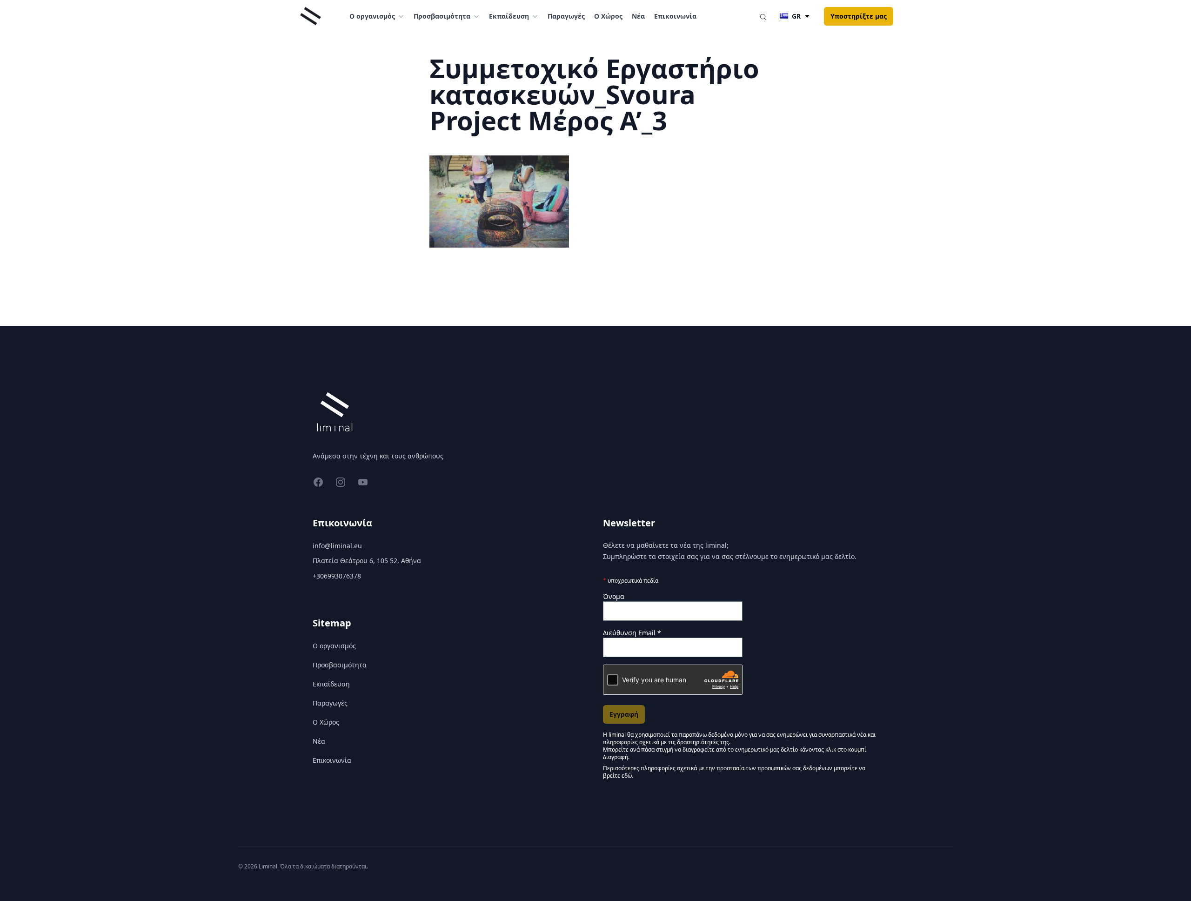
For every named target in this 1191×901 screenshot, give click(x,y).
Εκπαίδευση (331, 683)
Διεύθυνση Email (632, 632)
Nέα (638, 16)
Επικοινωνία (675, 16)
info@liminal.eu (337, 545)
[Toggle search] (763, 16)
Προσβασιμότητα (340, 664)
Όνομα (613, 596)
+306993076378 (337, 576)
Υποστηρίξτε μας (858, 16)
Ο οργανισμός (334, 645)
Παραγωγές (566, 16)
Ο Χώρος (608, 16)
